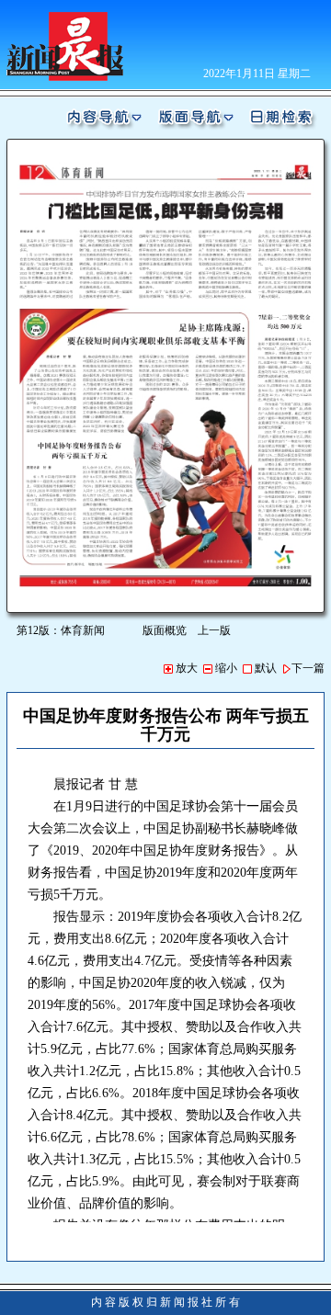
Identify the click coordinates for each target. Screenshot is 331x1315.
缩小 (224, 668)
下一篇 (308, 668)
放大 (185, 668)
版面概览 (165, 630)
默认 (264, 668)
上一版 (214, 630)
